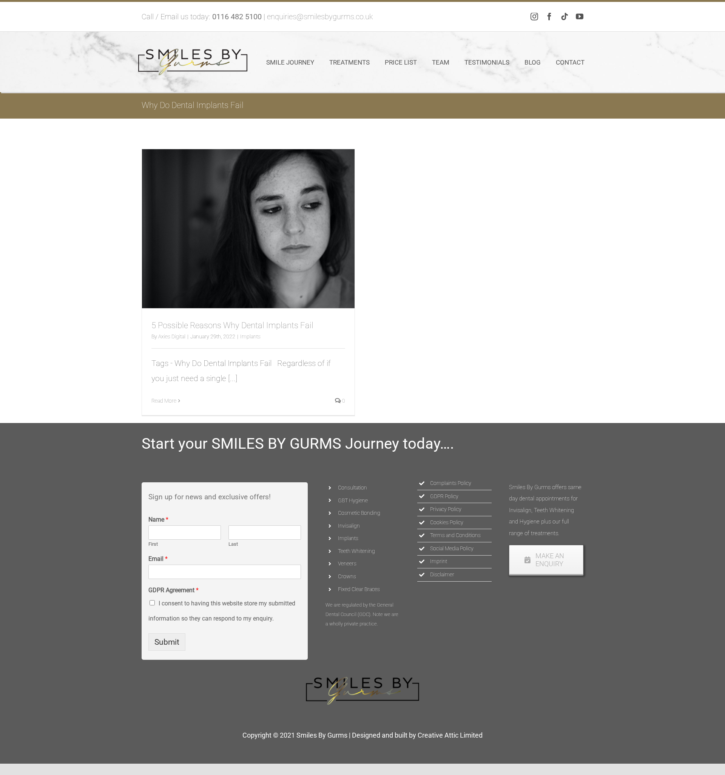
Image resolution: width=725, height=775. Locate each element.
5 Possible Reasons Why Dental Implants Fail (232, 325)
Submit (166, 642)
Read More (163, 401)
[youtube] (579, 16)
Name (158, 519)
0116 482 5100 (237, 16)
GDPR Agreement (173, 590)
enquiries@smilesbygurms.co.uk (320, 16)
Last (233, 544)
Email (158, 558)
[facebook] (549, 16)
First (153, 544)
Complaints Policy (450, 483)
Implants (250, 336)
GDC (364, 614)
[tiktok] (564, 16)
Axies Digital (171, 336)
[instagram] (534, 16)
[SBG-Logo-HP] (193, 52)
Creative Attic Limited (450, 735)
